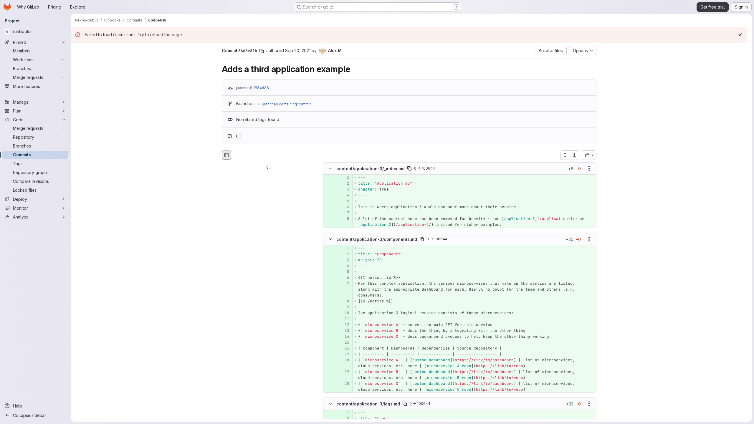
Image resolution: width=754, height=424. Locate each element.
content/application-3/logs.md (368, 403)
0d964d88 (259, 87)
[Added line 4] (344, 195)
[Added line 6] (344, 207)
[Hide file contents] (330, 168)
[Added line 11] (344, 319)
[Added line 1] (344, 178)
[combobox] (589, 155)
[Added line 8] (344, 219)
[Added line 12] (344, 325)
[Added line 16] (344, 348)
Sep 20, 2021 (297, 50)
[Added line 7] (344, 213)
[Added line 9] (344, 307)
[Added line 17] (344, 354)
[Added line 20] (344, 384)
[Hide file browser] (226, 155)
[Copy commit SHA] (261, 50)
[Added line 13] (344, 331)
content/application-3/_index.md (370, 168)
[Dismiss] (740, 34)
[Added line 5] (344, 201)
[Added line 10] (344, 313)
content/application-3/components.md (376, 238)
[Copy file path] (409, 168)
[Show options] (589, 168)
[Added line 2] (344, 184)
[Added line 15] (344, 342)
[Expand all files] (565, 155)
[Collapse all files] (574, 155)
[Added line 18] (344, 360)
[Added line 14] (344, 336)
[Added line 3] (344, 190)
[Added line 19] (344, 372)
